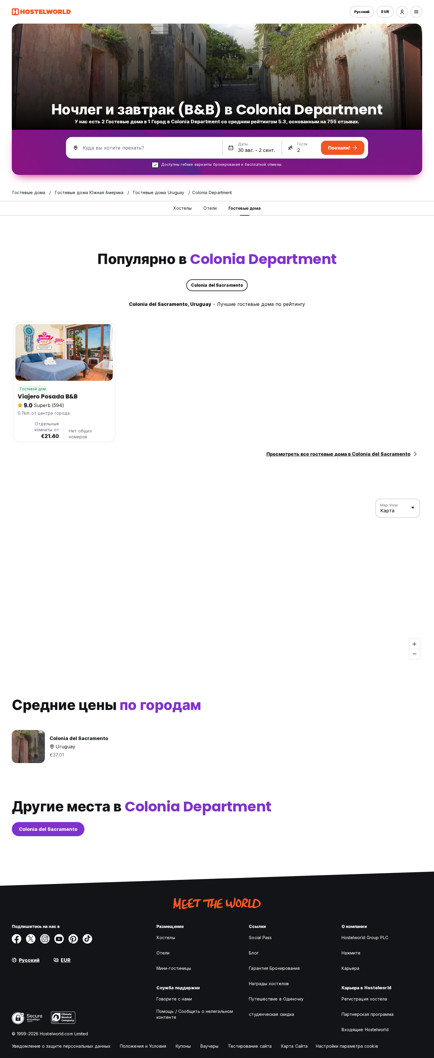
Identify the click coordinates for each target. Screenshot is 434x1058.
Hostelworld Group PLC (365, 937)
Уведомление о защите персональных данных (61, 1046)
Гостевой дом (33, 389)
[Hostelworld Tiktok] (87, 939)
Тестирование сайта (250, 1046)
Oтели (163, 952)
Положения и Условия (143, 1046)
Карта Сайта (294, 1046)
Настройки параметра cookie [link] (347, 1046)
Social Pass (260, 937)
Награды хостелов (269, 983)
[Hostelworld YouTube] (59, 939)
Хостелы (165, 937)
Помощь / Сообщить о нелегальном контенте (194, 1014)
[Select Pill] (402, 12)
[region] (217, 579)
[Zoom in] (414, 644)
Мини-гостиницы (173, 968)
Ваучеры (209, 1046)
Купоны (183, 1046)
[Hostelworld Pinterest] (73, 939)
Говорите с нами (174, 998)
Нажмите (351, 952)
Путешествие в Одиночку (276, 998)
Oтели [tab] (210, 208)
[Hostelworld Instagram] (45, 939)
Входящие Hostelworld (365, 1029)
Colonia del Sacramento (48, 829)
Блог (253, 952)
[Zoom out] (414, 654)
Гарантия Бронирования (274, 968)
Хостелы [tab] (182, 208)
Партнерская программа (368, 1014)
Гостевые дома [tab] (245, 208)
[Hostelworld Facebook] (16, 939)
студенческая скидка (271, 1014)
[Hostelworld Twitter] (30, 939)
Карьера (351, 968)
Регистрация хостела (364, 998)
